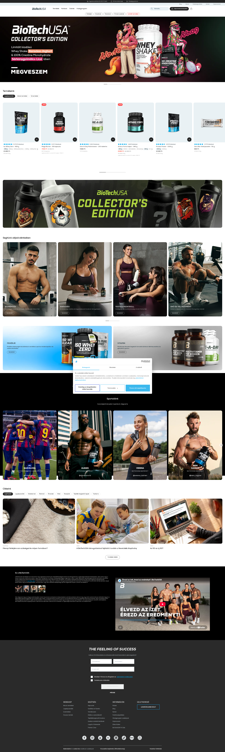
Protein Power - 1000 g (164, 146)
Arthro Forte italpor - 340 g (127, 146)
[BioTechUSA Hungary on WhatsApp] (140, 739)
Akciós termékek (22, 96)
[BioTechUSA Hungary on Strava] (132, 739)
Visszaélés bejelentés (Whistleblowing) (112, 749)
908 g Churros (34, 149)
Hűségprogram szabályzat (120, 718)
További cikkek (112, 557)
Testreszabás (111, 388)
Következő (221, 48)
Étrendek (51, 494)
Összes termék (68, 715)
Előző (4, 48)
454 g (5, 149)
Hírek (58, 494)
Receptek (67, 494)
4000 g (164, 149)
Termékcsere (92, 712)
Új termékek (34, 96)
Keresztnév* (118, 661)
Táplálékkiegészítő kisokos (96, 718)
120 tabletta (132, 149)
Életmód (41, 494)
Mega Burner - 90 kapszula (51, 146)
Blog (180, 4)
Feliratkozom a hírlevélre (101, 680)
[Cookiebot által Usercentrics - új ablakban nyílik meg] (142, 361)
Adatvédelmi (67, 749)
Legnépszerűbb (9, 96)
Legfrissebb (7, 494)
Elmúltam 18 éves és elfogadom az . (113, 677)
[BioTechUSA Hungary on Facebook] (84, 739)
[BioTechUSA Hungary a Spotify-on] (108, 739)
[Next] (37, 149)
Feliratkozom (112, 686)
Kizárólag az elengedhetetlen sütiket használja (87, 388)
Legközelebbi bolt (148, 707)
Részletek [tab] (113, 367)
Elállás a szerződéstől (95, 715)
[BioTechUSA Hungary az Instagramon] (92, 739)
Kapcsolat (91, 705)
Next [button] (221, 125)
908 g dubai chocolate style (19, 149)
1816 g (10, 149)
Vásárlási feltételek (156, 749)
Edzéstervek (32, 494)
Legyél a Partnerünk (94, 724)
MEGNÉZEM (9, 313)
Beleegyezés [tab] (86, 367)
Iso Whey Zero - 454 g (11, 146)
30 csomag (140, 149)
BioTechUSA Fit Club (118, 727)
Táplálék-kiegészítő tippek (81, 494)
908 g (27, 149)
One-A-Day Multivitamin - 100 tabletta (93, 146)
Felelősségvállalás (197, 4)
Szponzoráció (216, 4)
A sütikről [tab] (139, 367)
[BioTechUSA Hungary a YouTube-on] (100, 739)
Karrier (207, 4)
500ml (125, 149)
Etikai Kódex (116, 724)
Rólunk (187, 4)
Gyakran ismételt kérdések (96, 721)
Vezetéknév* (96, 661)
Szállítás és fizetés (94, 709)
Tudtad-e (96, 494)
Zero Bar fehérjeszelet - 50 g (204, 146)
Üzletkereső (143, 702)
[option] (112, 49)
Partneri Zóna (92, 727)
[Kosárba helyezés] (37, 139)
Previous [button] (4, 125)
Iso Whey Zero (31, 581)
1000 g (159, 149)
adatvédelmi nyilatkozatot (125, 677)
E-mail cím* (95, 669)
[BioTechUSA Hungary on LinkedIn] (116, 739)
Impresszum (116, 721)
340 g (120, 149)
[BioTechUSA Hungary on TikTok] (124, 739)
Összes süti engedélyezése (137, 388)
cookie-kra (76, 749)
